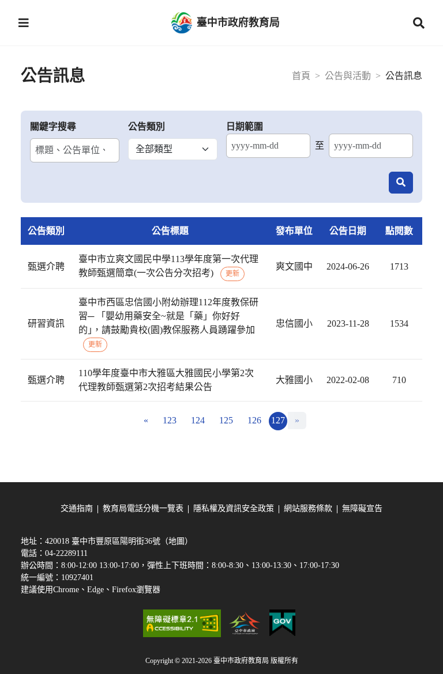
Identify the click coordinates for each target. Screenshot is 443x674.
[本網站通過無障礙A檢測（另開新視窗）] (181, 623)
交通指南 (77, 508)
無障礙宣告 (362, 508)
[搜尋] (401, 183)
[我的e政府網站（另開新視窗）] (282, 623)
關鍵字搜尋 (53, 126)
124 (198, 420)
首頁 (301, 76)
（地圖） (176, 541)
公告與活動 (348, 76)
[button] (23, 23)
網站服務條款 (308, 508)
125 (226, 420)
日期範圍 (244, 126)
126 (254, 420)
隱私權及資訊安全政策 (233, 508)
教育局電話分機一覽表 (143, 508)
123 (170, 420)
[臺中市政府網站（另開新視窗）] (245, 623)
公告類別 (146, 126)
